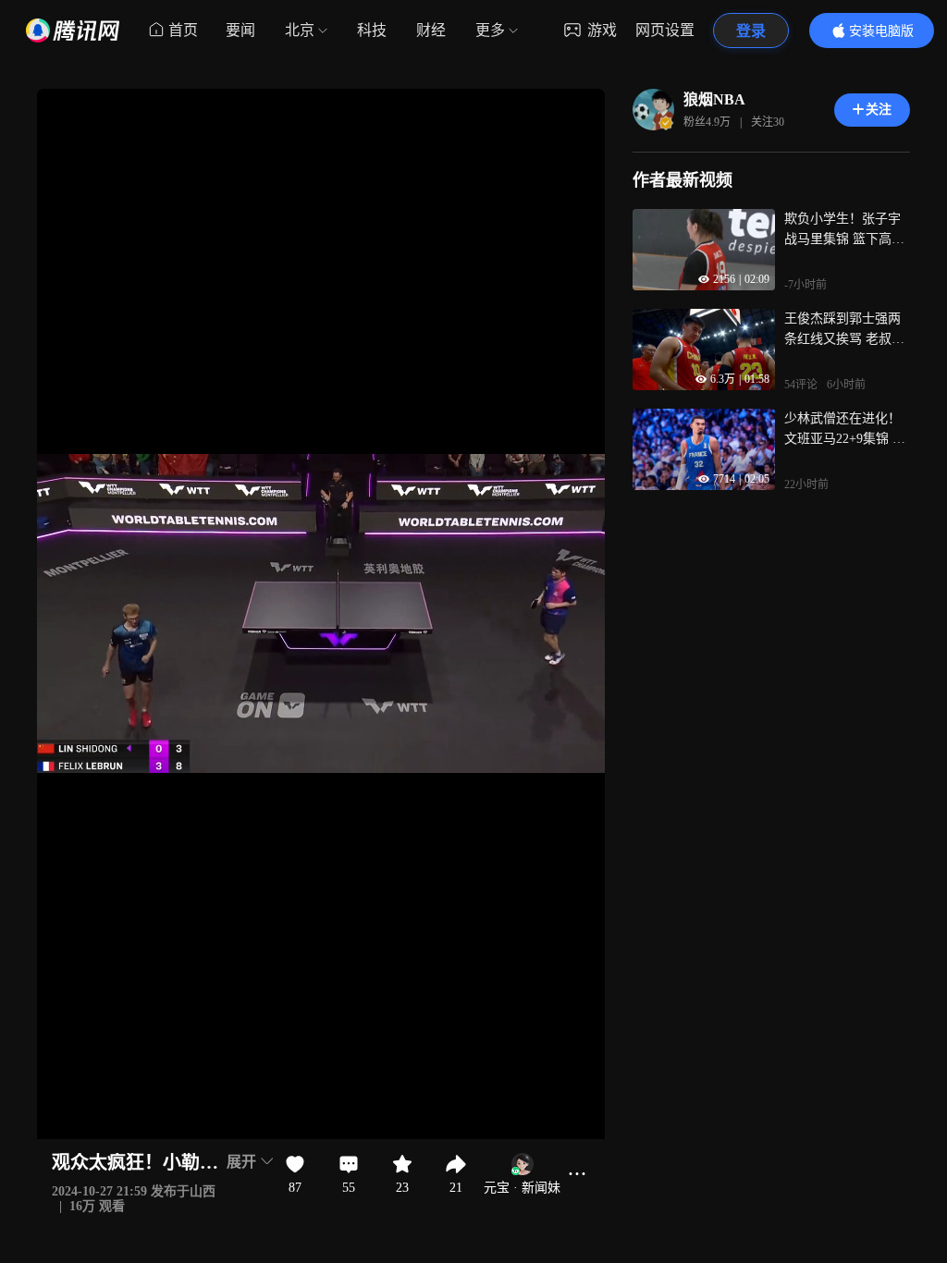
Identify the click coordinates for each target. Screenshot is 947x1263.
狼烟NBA (714, 99)
